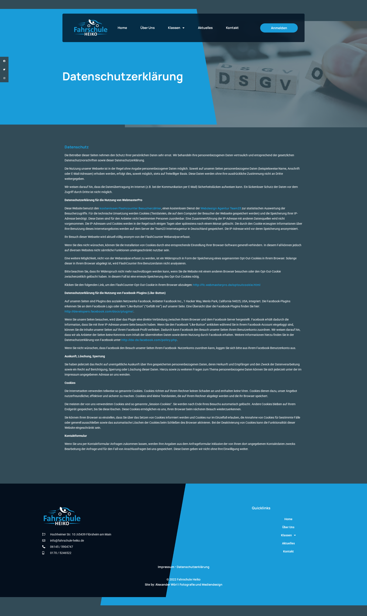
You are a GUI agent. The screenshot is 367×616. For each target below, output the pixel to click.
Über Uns (147, 28)
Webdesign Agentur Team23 (220, 208)
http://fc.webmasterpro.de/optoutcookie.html (226, 285)
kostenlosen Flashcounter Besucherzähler (130, 208)
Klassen (174, 28)
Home (122, 28)
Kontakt (232, 28)
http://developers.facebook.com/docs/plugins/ (99, 311)
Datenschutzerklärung (193, 567)
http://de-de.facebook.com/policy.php (149, 340)
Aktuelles (205, 28)
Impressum (166, 567)
